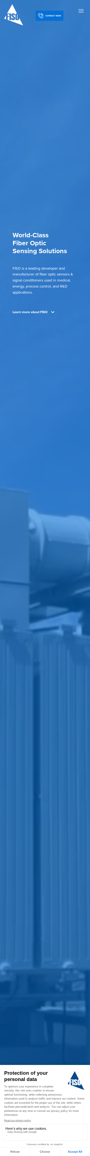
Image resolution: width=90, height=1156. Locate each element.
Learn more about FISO (30, 312)
